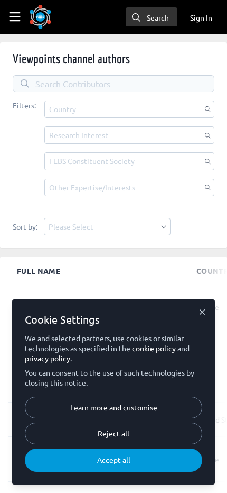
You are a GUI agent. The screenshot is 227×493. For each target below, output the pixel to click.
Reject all (113, 433)
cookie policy (154, 348)
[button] (129, 109)
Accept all (113, 459)
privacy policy (47, 358)
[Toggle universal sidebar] (15, 17)
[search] (151, 16)
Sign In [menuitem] (201, 17)
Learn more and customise (113, 407)
